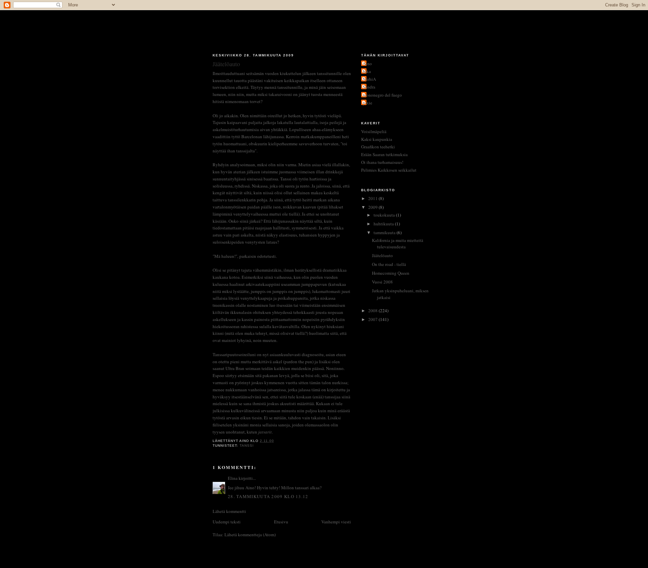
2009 (373, 207)
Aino (367, 63)
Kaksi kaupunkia (376, 139)
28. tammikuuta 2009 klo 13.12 (268, 496)
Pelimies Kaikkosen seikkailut (388, 170)
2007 (373, 319)
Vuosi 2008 (382, 282)
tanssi (247, 445)
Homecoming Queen (390, 273)
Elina (233, 478)
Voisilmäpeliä (373, 131)
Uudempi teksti (227, 522)
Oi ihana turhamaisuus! (382, 162)
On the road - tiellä (389, 264)
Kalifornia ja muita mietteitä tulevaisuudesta (397, 243)
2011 (373, 198)
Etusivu (281, 522)
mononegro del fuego (382, 95)
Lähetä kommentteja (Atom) (250, 535)
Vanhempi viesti (336, 522)
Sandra (369, 87)
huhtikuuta (384, 224)
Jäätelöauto (382, 255)
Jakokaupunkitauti (324, 28)
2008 (373, 310)
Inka (367, 71)
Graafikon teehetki (378, 147)
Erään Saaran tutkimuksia (384, 154)
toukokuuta (385, 215)
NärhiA (369, 79)
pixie (367, 103)
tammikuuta (385, 232)
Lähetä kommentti (229, 511)
